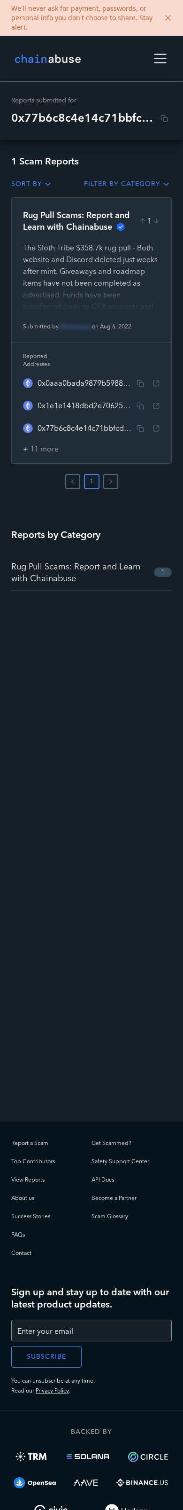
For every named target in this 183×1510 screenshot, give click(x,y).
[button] (160, 58)
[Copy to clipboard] (164, 118)
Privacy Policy (52, 1390)
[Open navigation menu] (160, 58)
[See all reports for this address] (156, 383)
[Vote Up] (142, 221)
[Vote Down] (156, 221)
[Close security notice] (168, 18)
